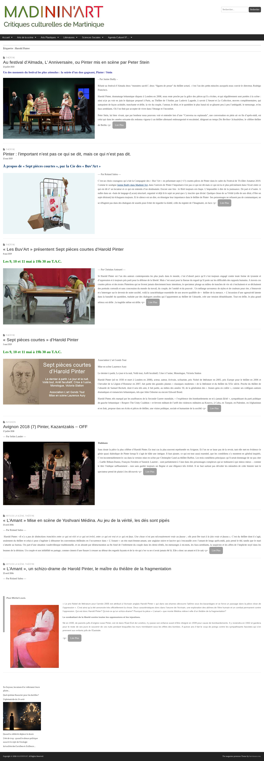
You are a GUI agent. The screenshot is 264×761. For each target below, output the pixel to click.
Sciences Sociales (91, 37)
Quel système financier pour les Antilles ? (21, 695)
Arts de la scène (25, 37)
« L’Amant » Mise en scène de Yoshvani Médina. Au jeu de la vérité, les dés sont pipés (86, 520)
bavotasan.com (255, 756)
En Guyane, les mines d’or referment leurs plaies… (21, 689)
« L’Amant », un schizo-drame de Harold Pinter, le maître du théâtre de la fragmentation (87, 568)
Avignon (11, 422)
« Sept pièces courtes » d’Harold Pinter (40, 339)
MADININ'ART (22, 756)
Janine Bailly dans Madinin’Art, (132, 185)
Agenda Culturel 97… (118, 37)
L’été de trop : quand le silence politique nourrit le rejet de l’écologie (20, 740)
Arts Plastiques (48, 37)
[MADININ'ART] (54, 15)
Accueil (6, 37)
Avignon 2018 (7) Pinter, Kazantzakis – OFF (45, 426)
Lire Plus (119, 125)
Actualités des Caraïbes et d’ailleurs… (19, 746)
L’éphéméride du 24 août (14, 699)
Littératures (69, 37)
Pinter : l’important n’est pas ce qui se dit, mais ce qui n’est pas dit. (67, 154)
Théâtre (10, 57)
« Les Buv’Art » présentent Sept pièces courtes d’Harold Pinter (63, 249)
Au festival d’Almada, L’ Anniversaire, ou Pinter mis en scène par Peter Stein (76, 62)
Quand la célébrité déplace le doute (18, 734)
